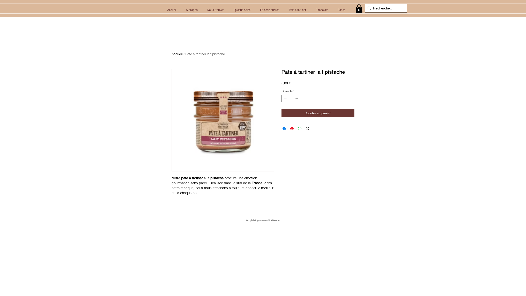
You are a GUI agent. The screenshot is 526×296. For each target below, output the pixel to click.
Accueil (177, 54)
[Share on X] (307, 128)
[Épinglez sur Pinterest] (292, 128)
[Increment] (297, 98)
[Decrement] (284, 98)
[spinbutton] (291, 98)
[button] (359, 8)
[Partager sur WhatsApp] (299, 128)
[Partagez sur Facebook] (284, 128)
